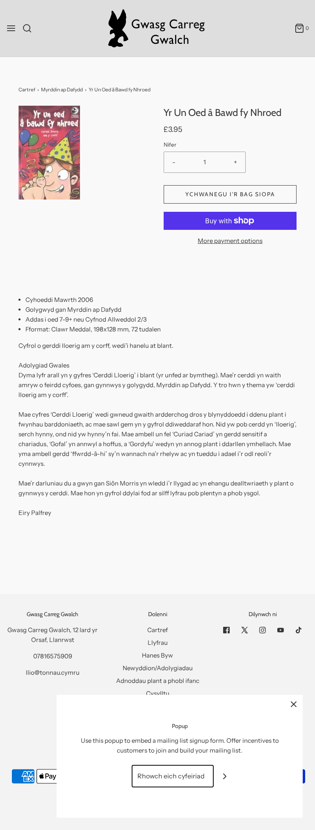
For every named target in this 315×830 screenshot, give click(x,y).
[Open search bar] (30, 28)
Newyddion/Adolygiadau (158, 668)
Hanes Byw (157, 655)
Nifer (170, 144)
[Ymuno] (225, 776)
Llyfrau (158, 642)
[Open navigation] (11, 28)
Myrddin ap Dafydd (62, 89)
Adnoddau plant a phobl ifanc (157, 681)
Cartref (26, 89)
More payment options (230, 241)
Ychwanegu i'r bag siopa (230, 194)
